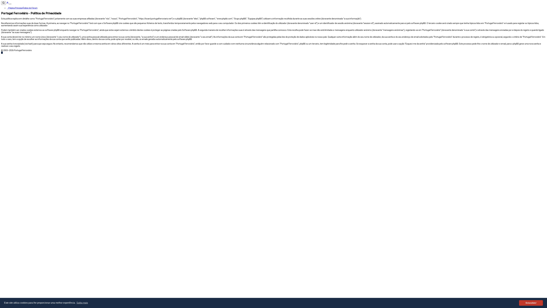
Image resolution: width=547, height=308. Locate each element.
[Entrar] (7, 3)
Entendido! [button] (531, 303)
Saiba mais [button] (82, 303)
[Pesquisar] (3, 3)
